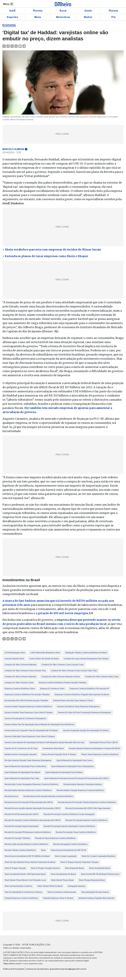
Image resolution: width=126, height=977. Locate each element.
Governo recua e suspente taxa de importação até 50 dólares (31, 730)
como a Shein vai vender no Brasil (44, 659)
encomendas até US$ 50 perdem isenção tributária (26, 700)
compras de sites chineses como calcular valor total (74, 671)
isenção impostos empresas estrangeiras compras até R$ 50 (94, 748)
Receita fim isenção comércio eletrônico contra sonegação (69, 814)
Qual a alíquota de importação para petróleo (64, 772)
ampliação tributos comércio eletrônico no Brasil (86, 653)
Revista (37, 10)
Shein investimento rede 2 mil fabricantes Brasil (25, 874)
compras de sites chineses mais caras (102, 677)
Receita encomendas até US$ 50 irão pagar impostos (87, 808)
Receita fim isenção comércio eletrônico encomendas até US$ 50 (33, 820)
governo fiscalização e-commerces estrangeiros (25, 718)
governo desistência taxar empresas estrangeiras (78, 706)
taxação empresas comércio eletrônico (21, 898)
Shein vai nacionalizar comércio (18, 886)
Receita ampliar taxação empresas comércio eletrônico (80, 790)
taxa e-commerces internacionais (61, 892)
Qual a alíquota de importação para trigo (22, 778)
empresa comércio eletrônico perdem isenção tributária (62, 683)
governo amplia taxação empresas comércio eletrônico (28, 706)
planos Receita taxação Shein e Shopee (59, 754)
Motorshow (63, 17)
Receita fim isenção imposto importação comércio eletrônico (69, 826)
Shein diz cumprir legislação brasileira (98, 856)
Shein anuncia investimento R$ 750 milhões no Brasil (27, 856)
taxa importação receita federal (95, 892)
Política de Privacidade (13, 969)
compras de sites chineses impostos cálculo (60, 677)
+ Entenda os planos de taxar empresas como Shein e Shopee (45, 256)
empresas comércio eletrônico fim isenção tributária (27, 694)
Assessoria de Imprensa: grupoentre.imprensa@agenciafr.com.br (56, 969)
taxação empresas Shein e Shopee (58, 898)
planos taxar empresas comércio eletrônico (100, 754)
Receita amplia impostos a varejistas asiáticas (82, 784)
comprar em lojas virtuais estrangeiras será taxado (86, 659)
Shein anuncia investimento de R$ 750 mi (68, 850)
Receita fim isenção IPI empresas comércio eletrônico (28, 832)
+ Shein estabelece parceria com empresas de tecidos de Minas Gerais (51, 249)
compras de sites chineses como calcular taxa (25, 671)
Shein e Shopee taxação (15, 868)
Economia (9, 25)
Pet (113, 17)
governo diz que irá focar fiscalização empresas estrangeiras (84, 712)
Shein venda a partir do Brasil (50, 886)
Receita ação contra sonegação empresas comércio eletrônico (31, 784)
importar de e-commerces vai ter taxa (21, 748)
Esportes (12, 17)
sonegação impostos (76, 886)
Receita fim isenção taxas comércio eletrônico (76, 832)
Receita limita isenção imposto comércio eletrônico (26, 844)
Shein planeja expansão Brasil (92, 880)
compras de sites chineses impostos (20, 677)
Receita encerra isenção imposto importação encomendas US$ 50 (32, 808)
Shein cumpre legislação (66, 856)
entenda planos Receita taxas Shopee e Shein (73, 700)
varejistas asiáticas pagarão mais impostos (96, 898)
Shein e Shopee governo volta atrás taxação (79, 862)
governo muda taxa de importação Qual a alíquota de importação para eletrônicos (39, 724)
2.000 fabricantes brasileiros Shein (45, 653)
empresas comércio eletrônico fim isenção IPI (89, 689)
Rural (63, 10)
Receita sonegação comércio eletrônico (70, 844)
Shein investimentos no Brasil (63, 874)
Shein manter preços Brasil (62, 880)
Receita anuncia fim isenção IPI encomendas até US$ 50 (29, 802)
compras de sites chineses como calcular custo (62, 665)
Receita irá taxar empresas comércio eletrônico (55, 838)
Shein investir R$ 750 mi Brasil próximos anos (100, 874)
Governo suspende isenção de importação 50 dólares (86, 730)
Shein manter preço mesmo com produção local (25, 880)
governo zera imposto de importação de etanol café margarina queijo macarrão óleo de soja (44, 742)
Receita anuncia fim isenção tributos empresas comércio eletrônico (87, 802)
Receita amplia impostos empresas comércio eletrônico (28, 790)
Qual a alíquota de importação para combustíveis (25, 766)
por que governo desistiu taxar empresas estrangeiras (28, 760)
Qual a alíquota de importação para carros (75, 760)
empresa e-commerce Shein (52, 689)
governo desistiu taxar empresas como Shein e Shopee (29, 712)
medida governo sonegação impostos (21, 754)
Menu (37, 17)
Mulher (88, 17)
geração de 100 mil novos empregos (63, 613)
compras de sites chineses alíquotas (20, 665)
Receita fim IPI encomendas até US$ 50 (22, 814)
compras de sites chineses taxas (19, 683)
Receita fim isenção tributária (17, 838)
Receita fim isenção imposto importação (22, 826)
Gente (88, 10)
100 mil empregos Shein (15, 653)
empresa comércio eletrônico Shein (20, 689)
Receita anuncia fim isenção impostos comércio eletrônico (48, 796)
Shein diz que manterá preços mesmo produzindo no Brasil (30, 862)
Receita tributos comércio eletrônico (20, 850)
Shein (43, 850)
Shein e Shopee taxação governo (45, 868)
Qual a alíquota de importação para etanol (22, 772)
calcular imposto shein (14, 659)
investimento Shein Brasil (53, 748)
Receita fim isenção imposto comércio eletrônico (86, 820)
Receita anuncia (11, 796)
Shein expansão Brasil (74, 868)
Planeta (113, 10)
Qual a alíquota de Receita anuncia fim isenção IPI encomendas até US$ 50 (76, 778)
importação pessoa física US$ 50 (103, 742)
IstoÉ (12, 10)
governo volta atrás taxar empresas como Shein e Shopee (30, 736)
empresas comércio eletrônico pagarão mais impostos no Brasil (82, 694)
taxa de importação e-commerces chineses (23, 892)
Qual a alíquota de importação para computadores (72, 766)
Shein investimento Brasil (99, 868)
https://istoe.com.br (13, 963)
